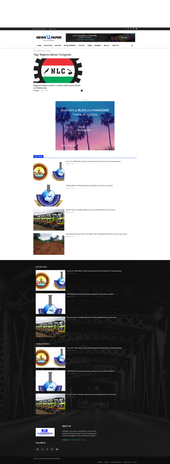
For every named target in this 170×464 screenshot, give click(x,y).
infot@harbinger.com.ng (77, 440)
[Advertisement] (59, 14)
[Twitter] (131, 29)
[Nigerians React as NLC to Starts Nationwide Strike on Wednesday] (58, 70)
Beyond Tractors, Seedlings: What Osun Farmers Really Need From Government (90, 210)
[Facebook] (125, 29)
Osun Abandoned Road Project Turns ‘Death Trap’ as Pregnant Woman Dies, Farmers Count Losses (96, 234)
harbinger (36, 90)
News (35, 82)
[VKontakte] (57, 449)
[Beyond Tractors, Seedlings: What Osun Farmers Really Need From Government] (48, 220)
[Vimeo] (134, 29)
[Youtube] (136, 29)
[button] (132, 45)
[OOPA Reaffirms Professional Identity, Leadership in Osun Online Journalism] (48, 195)
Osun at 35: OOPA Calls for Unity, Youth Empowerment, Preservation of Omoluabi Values (93, 161)
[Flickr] (47, 449)
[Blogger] (38, 449)
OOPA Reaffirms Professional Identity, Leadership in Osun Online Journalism (89, 185)
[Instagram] (128, 29)
